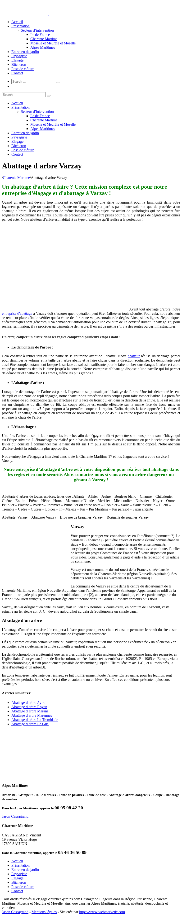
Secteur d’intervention (37, 30)
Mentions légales (44, 912)
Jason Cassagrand (15, 816)
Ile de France (40, 35)
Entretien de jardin (25, 52)
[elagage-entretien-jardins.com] (48, 14)
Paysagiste (19, 56)
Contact (17, 73)
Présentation (20, 26)
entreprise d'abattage (17, 313)
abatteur (134, 356)
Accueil (17, 22)
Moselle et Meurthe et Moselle (53, 43)
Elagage (17, 60)
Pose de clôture (22, 69)
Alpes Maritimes (42, 47)
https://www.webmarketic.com (102, 912)
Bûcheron (18, 64)
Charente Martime (43, 39)
